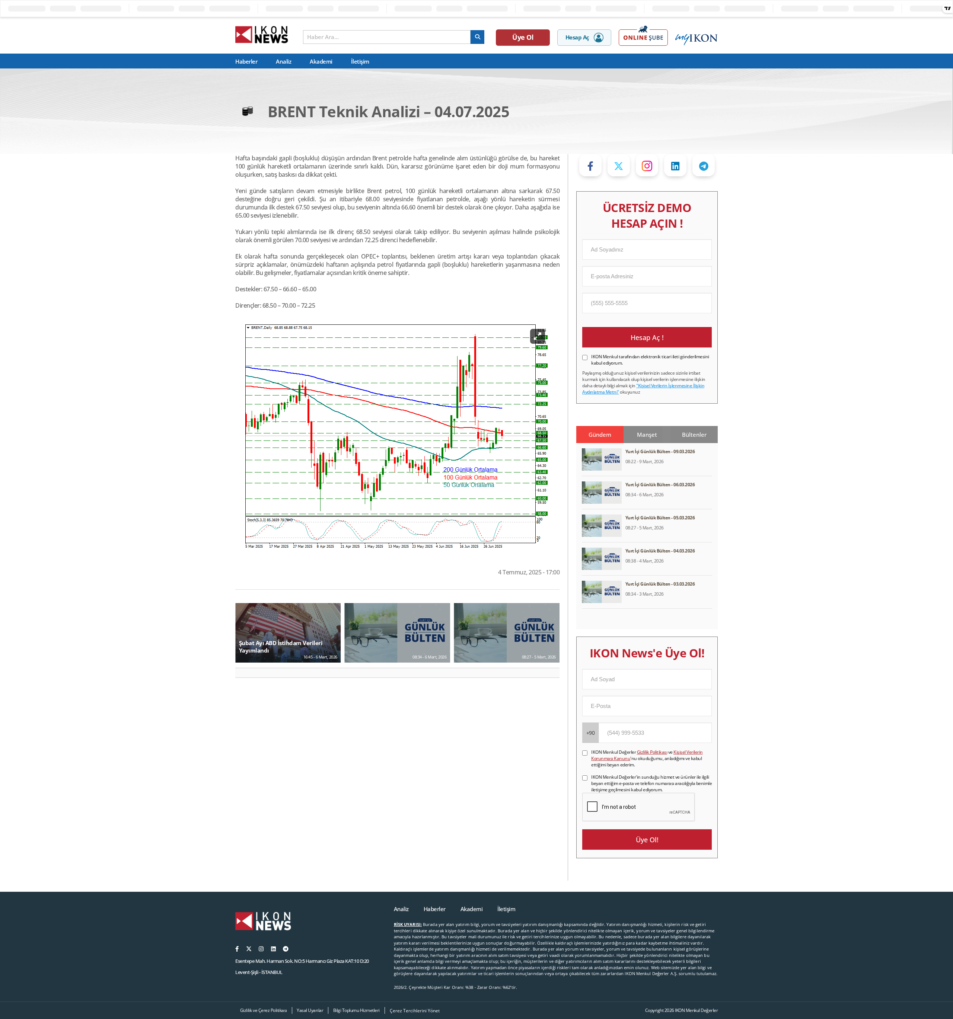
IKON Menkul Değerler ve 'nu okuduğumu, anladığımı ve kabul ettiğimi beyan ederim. (647, 758)
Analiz (283, 61)
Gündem (600, 434)
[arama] (477, 37)
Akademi (321, 61)
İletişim (360, 61)
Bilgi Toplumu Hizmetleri (356, 1010)
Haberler (246, 61)
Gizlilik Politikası (652, 752)
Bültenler (694, 434)
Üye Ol (522, 37)
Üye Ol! (647, 839)
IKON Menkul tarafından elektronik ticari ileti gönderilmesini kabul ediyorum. (650, 359)
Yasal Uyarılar (310, 1010)
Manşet (647, 434)
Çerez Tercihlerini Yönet (415, 1010)
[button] (244, 673)
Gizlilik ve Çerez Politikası (263, 1010)
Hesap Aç (577, 37)
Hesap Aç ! (647, 337)
